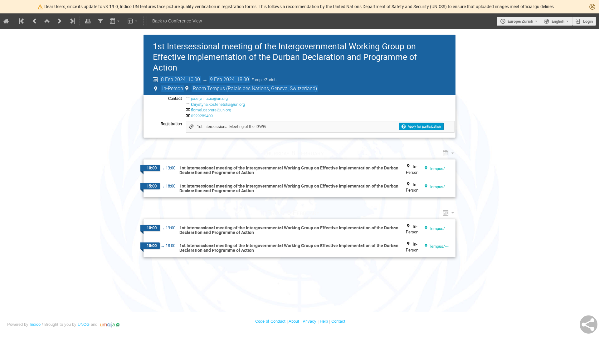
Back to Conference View (177, 21)
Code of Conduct (270, 321)
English (558, 21)
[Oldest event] (22, 21)
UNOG (84, 324)
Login (588, 21)
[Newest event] (72, 21)
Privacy (309, 321)
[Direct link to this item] (332, 153)
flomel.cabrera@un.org (211, 110)
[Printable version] (87, 21)
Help (324, 321)
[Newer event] (59, 21)
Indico (35, 324)
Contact (338, 321)
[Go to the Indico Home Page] (6, 21)
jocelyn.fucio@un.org (209, 98)
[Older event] (34, 21)
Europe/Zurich (520, 21)
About (294, 321)
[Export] (115, 21)
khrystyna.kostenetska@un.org (218, 104)
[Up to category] (47, 21)
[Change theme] (133, 21)
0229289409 (202, 116)
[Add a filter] (100, 21)
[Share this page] (588, 324)
